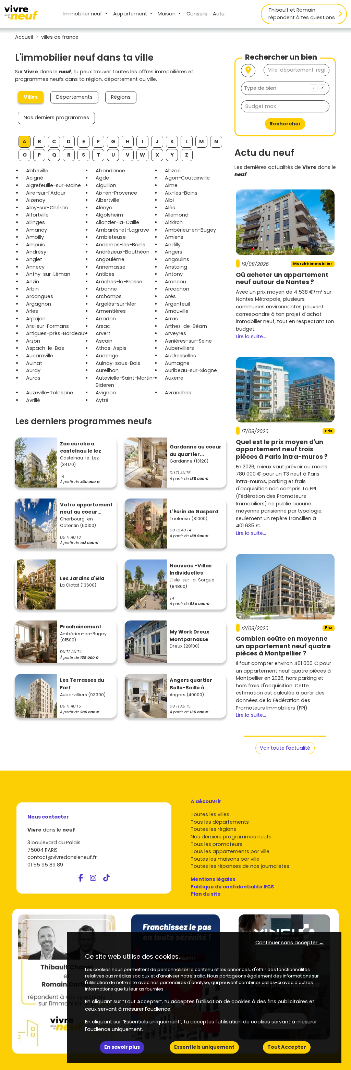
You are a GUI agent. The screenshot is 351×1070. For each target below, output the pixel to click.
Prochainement (80, 626)
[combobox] (285, 88)
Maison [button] (167, 13)
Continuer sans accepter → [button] (289, 942)
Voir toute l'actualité (285, 748)
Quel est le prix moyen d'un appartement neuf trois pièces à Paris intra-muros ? (282, 449)
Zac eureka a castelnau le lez (80, 447)
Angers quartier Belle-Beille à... (191, 684)
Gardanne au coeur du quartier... (195, 450)
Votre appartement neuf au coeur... (86, 508)
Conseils (196, 13)
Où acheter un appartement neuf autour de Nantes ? (282, 278)
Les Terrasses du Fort (82, 684)
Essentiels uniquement (204, 1047)
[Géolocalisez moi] (248, 70)
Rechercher (285, 123)
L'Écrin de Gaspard (194, 511)
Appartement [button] (130, 13)
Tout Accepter (286, 1047)
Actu (219, 13)
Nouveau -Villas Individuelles (190, 569)
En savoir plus (122, 1047)
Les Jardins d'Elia (82, 578)
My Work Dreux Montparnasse (189, 635)
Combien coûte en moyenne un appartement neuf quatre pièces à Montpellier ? (283, 645)
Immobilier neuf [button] (83, 13)
